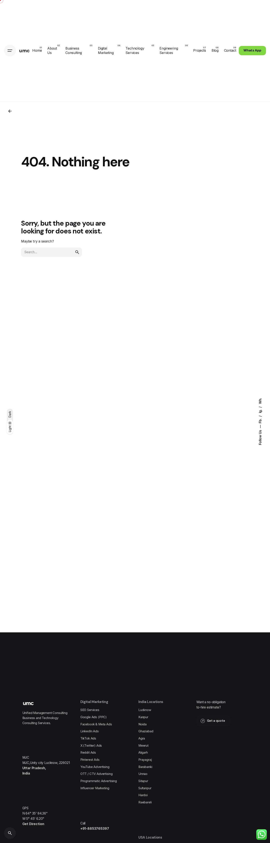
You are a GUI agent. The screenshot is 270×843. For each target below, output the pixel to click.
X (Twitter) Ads (91, 745)
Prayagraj (145, 760)
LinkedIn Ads (89, 731)
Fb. (260, 420)
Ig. (260, 411)
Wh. (260, 401)
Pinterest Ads (90, 760)
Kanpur (143, 717)
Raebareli (145, 802)
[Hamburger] (10, 51)
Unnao (142, 774)
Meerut (143, 745)
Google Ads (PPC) (93, 717)
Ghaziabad (145, 731)
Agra (141, 738)
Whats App (252, 50)
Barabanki (145, 767)
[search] (77, 252)
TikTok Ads (88, 738)
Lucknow (144, 710)
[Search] (10, 833)
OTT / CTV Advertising (96, 774)
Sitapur (143, 781)
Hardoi (143, 795)
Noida (142, 724)
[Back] (10, 111)
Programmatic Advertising (98, 781)
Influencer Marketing (94, 788)
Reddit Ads (88, 752)
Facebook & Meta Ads (96, 724)
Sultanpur (144, 788)
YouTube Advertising (94, 767)
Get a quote (216, 721)
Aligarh (143, 752)
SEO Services (89, 710)
